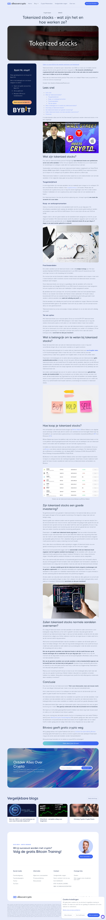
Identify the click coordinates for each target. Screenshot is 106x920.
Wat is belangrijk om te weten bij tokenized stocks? (61, 105)
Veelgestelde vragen (61, 3)
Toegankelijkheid (53, 97)
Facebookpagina (18, 878)
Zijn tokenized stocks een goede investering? (59, 110)
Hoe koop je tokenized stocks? (55, 107)
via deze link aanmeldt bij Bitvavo (85, 731)
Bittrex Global (76, 429)
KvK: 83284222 (58, 881)
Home (30, 3)
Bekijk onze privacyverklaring (71, 910)
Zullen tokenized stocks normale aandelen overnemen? (62, 112)
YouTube (15, 883)
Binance (47, 449)
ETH (50, 436)
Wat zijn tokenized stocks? (54, 95)
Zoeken (76, 875)
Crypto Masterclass (47, 3)
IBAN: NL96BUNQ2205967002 (62, 886)
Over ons (72, 3)
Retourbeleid (37, 881)
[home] (16, 3)
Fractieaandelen (53, 101)
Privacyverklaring (38, 878)
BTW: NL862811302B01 (61, 883)
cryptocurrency (71, 187)
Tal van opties (52, 103)
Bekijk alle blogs (92, 798)
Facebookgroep (18, 875)
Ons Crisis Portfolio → (91, 3)
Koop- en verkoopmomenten (57, 99)
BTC (95, 434)
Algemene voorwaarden (40, 875)
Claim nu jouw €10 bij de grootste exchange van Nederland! (61, 64)
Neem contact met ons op (62, 878)
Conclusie (49, 114)
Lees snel (48, 92)
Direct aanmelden (85, 856)
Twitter (15, 881)
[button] (36, 3)
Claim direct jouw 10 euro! (71, 743)
